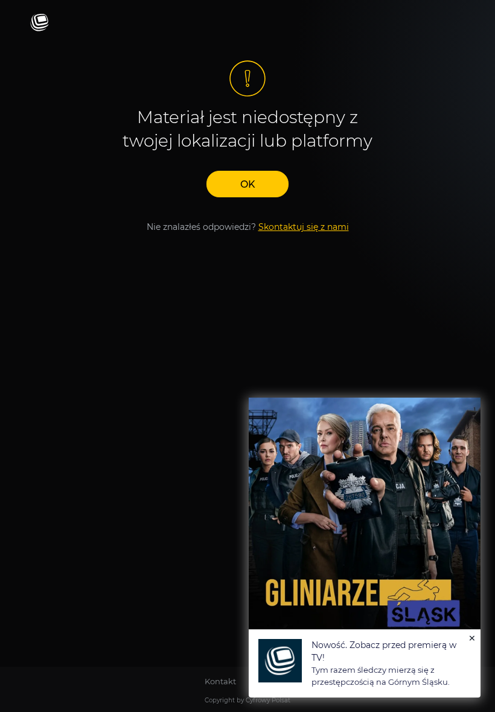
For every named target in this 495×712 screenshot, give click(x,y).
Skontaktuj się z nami (303, 226)
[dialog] (365, 548)
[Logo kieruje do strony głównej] (39, 23)
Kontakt (220, 681)
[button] (247, 184)
